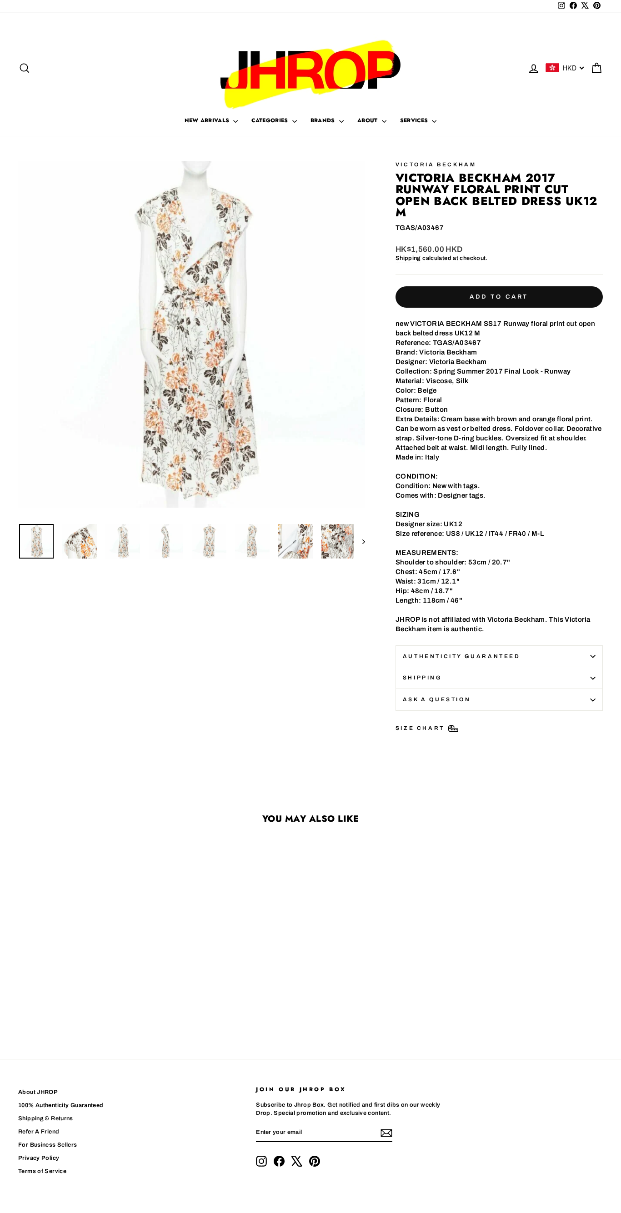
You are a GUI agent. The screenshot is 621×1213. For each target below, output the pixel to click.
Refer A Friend (38, 1131)
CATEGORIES (270, 120)
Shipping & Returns (45, 1118)
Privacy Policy (38, 1158)
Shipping (408, 258)
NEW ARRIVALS (208, 120)
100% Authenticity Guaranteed (61, 1105)
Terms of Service (42, 1171)
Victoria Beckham (436, 164)
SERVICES (415, 120)
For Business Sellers (47, 1145)
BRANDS (323, 120)
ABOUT (368, 120)
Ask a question (437, 699)
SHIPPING (422, 677)
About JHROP (38, 1092)
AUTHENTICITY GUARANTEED (462, 656)
